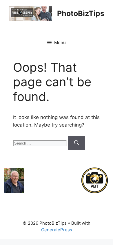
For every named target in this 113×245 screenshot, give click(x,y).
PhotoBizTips (80, 13)
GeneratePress (56, 230)
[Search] (76, 143)
